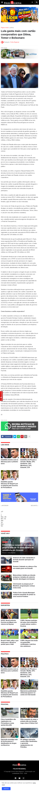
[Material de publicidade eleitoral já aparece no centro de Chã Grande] (29, 684)
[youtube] (19, 778)
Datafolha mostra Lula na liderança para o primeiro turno (9, 461)
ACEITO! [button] (6, 788)
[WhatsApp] (18, 436)
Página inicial (4, 27)
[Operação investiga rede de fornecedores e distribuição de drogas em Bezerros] (10, 733)
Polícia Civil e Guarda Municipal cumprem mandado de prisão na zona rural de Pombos (24, 594)
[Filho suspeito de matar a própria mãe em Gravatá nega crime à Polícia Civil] (29, 713)
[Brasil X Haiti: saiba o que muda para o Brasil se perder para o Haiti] (10, 634)
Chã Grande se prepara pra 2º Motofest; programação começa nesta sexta (24, 586)
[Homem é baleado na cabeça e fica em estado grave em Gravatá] (6, 569)
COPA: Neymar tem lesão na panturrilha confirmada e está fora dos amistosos (29, 643)
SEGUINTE (34, 505)
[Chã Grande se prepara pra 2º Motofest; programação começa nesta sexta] (6, 586)
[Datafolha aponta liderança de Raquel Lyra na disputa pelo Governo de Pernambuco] (10, 475)
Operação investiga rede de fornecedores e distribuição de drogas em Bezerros (9, 742)
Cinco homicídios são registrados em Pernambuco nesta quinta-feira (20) (8, 722)
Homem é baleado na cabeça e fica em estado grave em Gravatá (25, 567)
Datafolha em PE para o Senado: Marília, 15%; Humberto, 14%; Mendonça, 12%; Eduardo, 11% (28, 463)
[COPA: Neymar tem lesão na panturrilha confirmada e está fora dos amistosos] (29, 634)
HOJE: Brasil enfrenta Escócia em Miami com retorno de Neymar (9, 622)
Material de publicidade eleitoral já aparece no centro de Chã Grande (28, 693)
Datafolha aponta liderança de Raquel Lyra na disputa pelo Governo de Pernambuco (9, 484)
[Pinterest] (22, 436)
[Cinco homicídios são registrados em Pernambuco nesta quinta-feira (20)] (10, 713)
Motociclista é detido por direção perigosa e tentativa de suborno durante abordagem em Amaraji (24, 577)
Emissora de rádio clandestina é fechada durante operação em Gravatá (24, 559)
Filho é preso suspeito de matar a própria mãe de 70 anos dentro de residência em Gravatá (18, 547)
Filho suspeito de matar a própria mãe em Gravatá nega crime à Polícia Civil (29, 721)
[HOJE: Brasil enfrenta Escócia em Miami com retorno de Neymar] (10, 614)
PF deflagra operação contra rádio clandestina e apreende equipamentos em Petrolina (28, 743)
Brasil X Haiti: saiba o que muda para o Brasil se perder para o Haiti (10, 642)
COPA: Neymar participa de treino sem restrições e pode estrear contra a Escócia (28, 623)
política (12, 27)
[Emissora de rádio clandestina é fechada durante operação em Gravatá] (6, 560)
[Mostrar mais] (29, 436)
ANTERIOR (5, 505)
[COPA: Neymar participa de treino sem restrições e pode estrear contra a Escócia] (29, 614)
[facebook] (15, 778)
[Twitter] (14, 436)
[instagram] (23, 778)
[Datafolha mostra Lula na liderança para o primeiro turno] (10, 453)
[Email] (25, 436)
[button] (2, 2)
